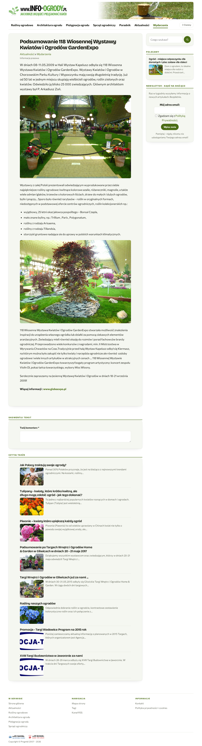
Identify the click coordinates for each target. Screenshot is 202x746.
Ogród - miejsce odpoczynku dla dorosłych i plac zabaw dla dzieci (168, 61)
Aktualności (141, 25)
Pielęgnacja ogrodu (77, 25)
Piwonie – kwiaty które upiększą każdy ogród (51, 521)
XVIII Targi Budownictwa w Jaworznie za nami (51, 656)
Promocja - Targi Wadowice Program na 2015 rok (53, 629)
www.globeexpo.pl (54, 388)
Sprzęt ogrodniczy (104, 25)
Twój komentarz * (29, 427)
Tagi (74, 707)
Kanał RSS (77, 712)
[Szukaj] (187, 39)
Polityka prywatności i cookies (151, 707)
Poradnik (125, 25)
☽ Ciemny (186, 25)
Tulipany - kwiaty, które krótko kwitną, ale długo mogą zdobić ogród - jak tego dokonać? (51, 493)
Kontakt (139, 703)
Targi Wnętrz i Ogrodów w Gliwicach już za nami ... (54, 577)
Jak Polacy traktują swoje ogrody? (43, 465)
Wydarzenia (160, 25)
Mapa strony (78, 703)
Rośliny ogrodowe (22, 25)
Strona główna (16, 703)
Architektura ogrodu (49, 25)
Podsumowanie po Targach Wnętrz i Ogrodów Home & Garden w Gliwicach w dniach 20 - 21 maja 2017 (56, 549)
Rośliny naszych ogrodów (38, 603)
